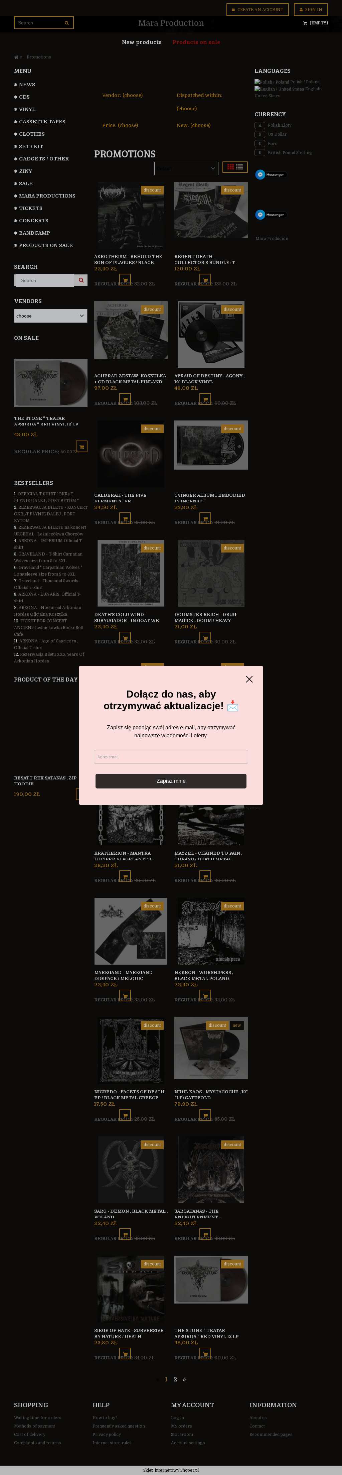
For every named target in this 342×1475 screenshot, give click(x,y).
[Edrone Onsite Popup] (171, 737)
